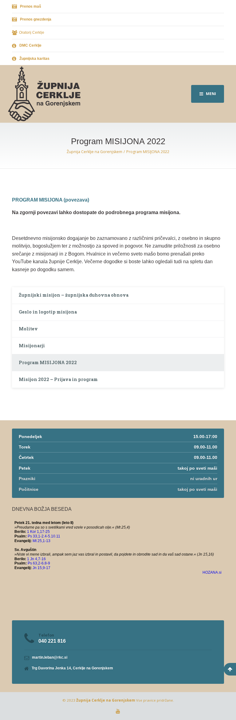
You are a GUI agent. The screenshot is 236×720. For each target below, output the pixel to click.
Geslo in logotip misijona (48, 312)
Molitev (28, 329)
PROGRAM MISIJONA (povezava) (50, 199)
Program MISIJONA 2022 (48, 362)
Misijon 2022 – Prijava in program (58, 379)
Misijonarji (32, 345)
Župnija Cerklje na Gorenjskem (105, 700)
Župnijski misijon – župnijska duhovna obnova (73, 295)
